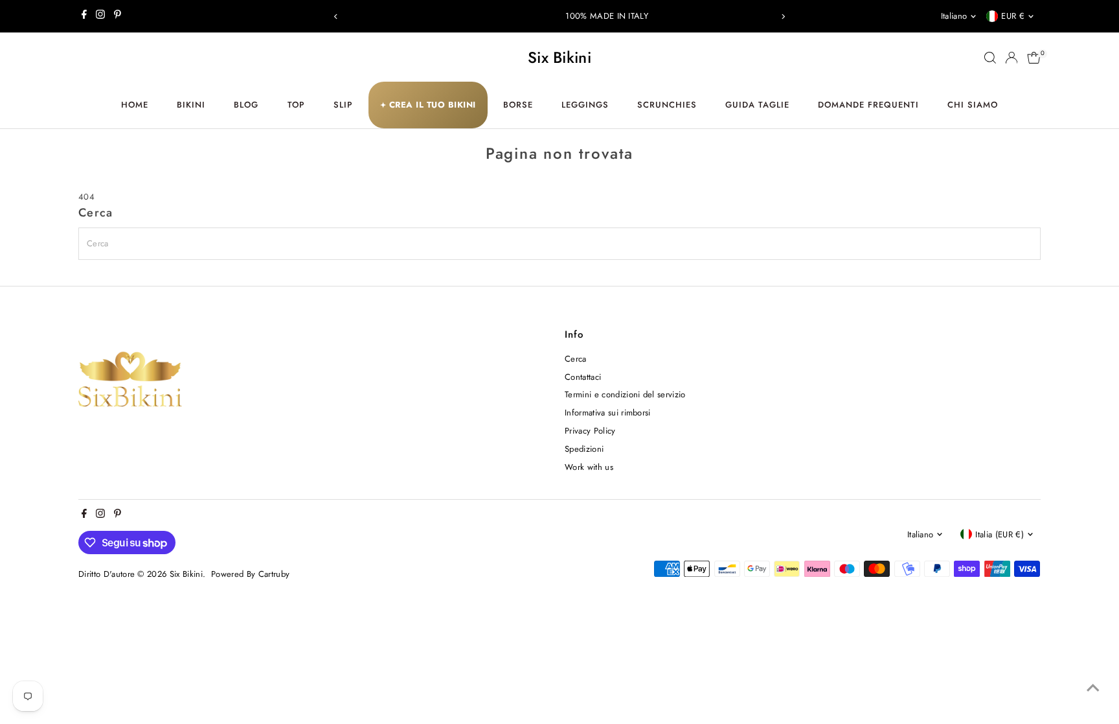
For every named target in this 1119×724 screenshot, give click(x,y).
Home (134, 105)
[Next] (783, 16)
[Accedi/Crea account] (1011, 58)
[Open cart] (1034, 58)
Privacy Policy (590, 431)
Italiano (954, 16)
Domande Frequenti (868, 105)
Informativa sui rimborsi (608, 412)
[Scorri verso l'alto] (1093, 688)
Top (296, 105)
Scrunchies (667, 105)
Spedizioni (584, 449)
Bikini (191, 105)
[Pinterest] (117, 16)
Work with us (589, 467)
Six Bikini (559, 57)
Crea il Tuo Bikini (428, 105)
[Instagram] (100, 16)
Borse (518, 105)
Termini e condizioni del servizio (625, 394)
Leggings (585, 105)
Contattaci (583, 377)
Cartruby (274, 574)
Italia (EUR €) (999, 534)
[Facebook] (84, 16)
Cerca (576, 359)
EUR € (1012, 16)
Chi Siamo (972, 105)
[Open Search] (990, 58)
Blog (246, 105)
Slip (343, 105)
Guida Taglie (757, 105)
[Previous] (335, 16)
